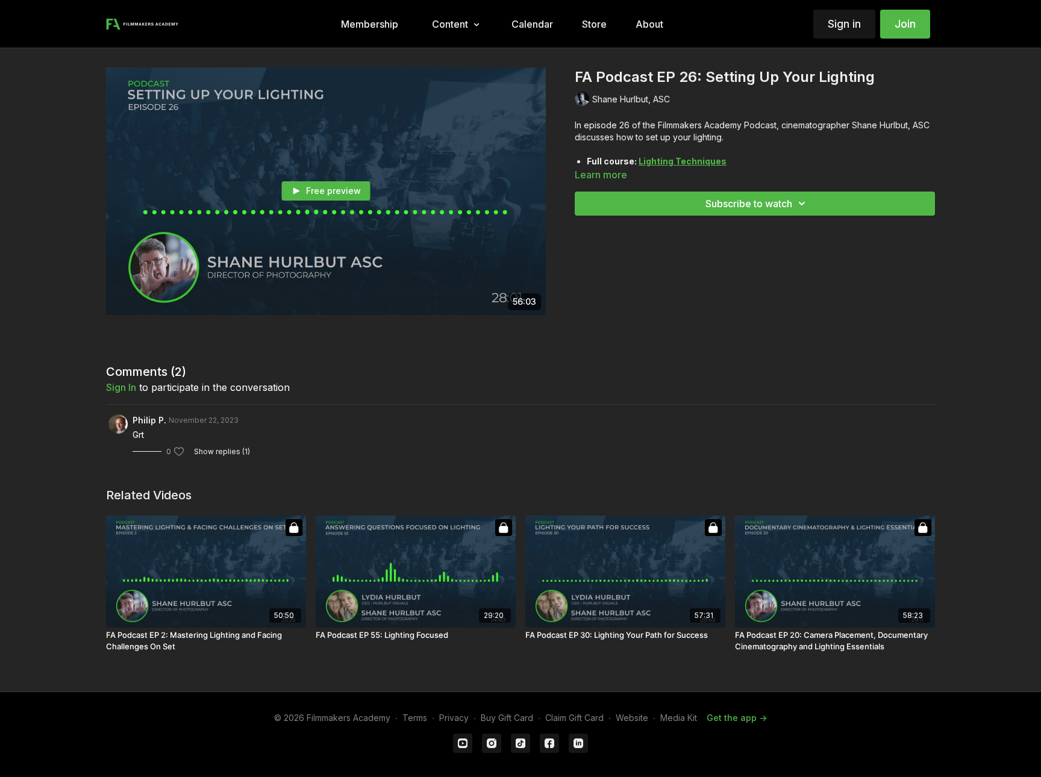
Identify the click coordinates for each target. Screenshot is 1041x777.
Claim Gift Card (574, 718)
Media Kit (678, 718)
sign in (121, 387)
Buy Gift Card (507, 718)
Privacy (454, 718)
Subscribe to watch (748, 204)
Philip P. (149, 420)
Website (632, 718)
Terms (414, 718)
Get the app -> (737, 718)
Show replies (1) (222, 451)
